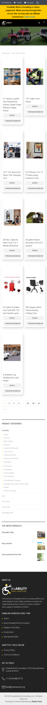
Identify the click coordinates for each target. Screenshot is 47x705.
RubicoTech (37, 702)
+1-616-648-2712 (14, 678)
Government (9, 632)
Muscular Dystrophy (11, 458)
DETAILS (12, 115)
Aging (6, 434)
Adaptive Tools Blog (12, 628)
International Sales (11, 637)
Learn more (29, 17)
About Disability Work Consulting (16, 623)
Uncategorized (7, 513)
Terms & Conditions (11, 655)
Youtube (30, 3)
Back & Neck (8, 441)
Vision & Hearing (10, 491)
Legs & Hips (8, 452)
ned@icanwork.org (15, 687)
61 (39, 403)
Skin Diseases (9, 476)
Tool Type (6, 507)
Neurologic (7, 462)
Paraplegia (8, 469)
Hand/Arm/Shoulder (11, 448)
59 (28, 403)
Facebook (7, 3)
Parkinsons (8, 466)
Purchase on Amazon (12, 121)
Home (6, 618)
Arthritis (7, 438)
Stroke (6, 487)
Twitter (19, 3)
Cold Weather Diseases (12, 480)
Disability (5, 430)
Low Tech (6, 501)
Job (3, 496)
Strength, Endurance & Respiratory (16, 484)
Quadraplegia (9, 473)
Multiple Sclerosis (10, 455)
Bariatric (7, 445)
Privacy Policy (9, 650)
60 (33, 403)
